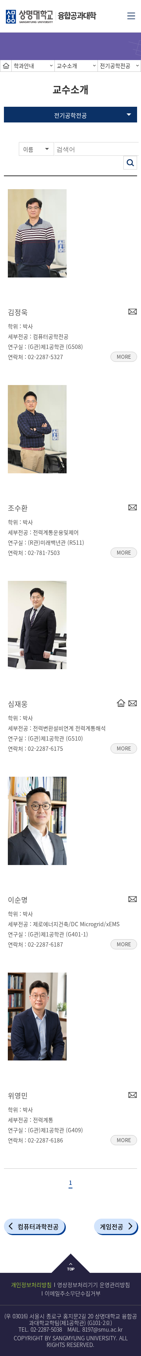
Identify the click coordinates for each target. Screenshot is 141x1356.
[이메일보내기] (132, 311)
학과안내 (24, 65)
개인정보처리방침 (31, 1284)
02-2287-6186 (45, 1140)
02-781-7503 (44, 553)
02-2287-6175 (45, 748)
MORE (120, 356)
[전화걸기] (121, 703)
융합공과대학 (77, 15)
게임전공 (111, 1226)
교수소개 (67, 65)
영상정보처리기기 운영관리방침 (93, 1284)
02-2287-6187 (45, 944)
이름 (28, 149)
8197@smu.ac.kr (102, 1329)
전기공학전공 (115, 65)
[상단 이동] (70, 1269)
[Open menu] (131, 15)
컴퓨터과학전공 (38, 1226)
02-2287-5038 (46, 1329)
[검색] (130, 163)
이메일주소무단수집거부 (73, 1293)
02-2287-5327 (45, 357)
